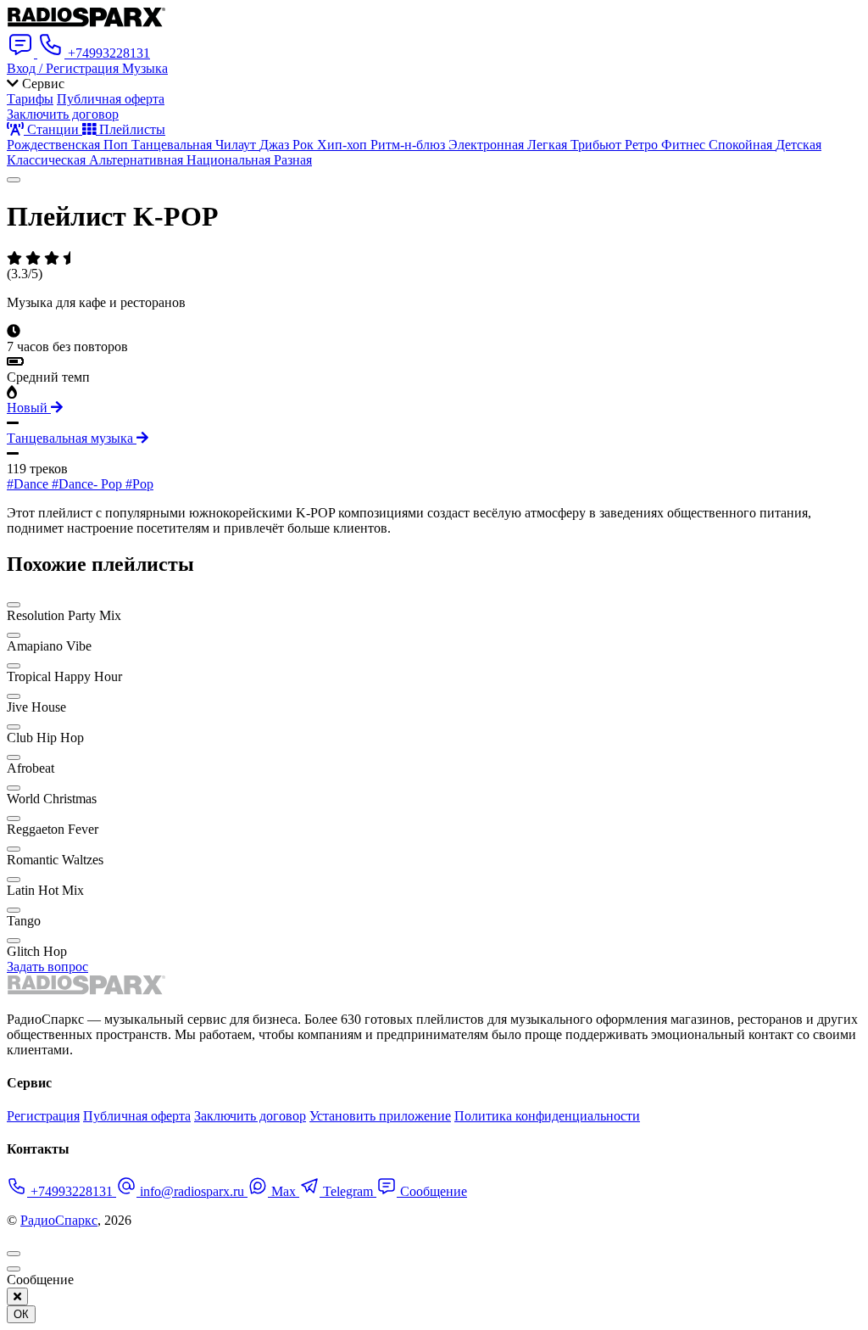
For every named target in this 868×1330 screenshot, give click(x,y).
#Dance (29, 484)
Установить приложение (380, 1116)
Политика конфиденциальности (547, 1116)
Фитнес (685, 144)
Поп (117, 144)
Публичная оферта (110, 99)
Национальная (230, 160)
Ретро (643, 144)
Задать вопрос (47, 966)
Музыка (145, 68)
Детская (798, 144)
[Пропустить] (13, 1268)
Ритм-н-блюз (409, 144)
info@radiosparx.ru (192, 1191)
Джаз (275, 144)
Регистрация (43, 1116)
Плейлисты (130, 129)
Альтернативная (137, 160)
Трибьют (597, 144)
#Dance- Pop (88, 484)
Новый (29, 407)
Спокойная (742, 144)
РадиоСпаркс (58, 1220)
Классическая (48, 160)
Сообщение (432, 1191)
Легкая (548, 144)
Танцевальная (173, 144)
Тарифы (30, 99)
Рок (304, 144)
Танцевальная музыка (71, 438)
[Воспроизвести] (13, 179)
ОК (21, 1314)
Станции (53, 129)
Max (283, 1191)
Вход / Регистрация (64, 68)
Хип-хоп (343, 144)
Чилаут (237, 144)
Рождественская (55, 144)
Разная (293, 160)
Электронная (487, 144)
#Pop (139, 484)
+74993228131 (71, 1191)
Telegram (348, 1191)
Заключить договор (63, 114)
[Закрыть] (17, 1296)
